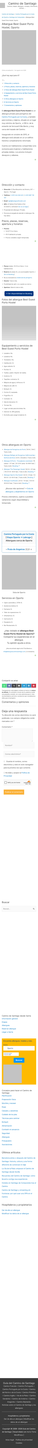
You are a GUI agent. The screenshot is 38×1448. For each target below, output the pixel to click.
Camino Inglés (9, 1395)
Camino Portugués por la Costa (14, 117)
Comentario (7, 727)
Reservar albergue (9, 1029)
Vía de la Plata (22, 1395)
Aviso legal (10, 1440)
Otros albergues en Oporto (14, 99)
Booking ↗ (16, 466)
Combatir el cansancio (10, 1129)
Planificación (7, 1096)
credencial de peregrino (24, 277)
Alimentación (7, 1126)
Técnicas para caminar (10, 1118)
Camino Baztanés (24, 1402)
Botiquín (5, 1122)
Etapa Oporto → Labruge (19, 537)
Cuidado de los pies (9, 1114)
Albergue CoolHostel (11, 481)
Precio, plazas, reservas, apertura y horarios (20, 86)
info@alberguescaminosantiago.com (14, 651)
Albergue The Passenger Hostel (14, 469)
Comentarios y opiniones (13, 105)
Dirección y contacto (12, 83)
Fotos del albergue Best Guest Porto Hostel (19, 90)
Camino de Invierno (19, 1399)
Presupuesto (7, 1141)
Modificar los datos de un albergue (15, 1213)
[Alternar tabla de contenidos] (3, 80)
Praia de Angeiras (16, 549)
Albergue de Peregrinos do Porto (15, 449)
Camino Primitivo (29, 1392)
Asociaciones (7, 1144)
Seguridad (6, 1133)
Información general (10, 1019)
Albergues (6, 1025)
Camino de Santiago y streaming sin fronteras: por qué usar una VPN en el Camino (17, 1193)
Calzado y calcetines (10, 1111)
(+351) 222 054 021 (17, 195)
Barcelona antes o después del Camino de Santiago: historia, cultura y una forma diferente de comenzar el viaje (18, 1161)
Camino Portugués (25, 1386)
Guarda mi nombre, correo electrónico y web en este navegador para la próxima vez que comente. (18, 764)
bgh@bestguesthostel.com (17, 201)
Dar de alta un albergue (11, 1210)
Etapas (4, 1022)
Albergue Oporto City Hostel (13, 475)
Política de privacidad (24, 1440)
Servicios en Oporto (12, 102)
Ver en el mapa (23, 207)
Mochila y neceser (9, 1103)
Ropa (4, 1107)
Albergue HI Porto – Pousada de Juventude (18, 461)
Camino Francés (10, 1386)
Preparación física (9, 1099)
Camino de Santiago (22, 3)
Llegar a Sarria (7, 1032)
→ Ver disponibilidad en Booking (19, 293)
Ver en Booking (9, 274)
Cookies (19, 1443)
